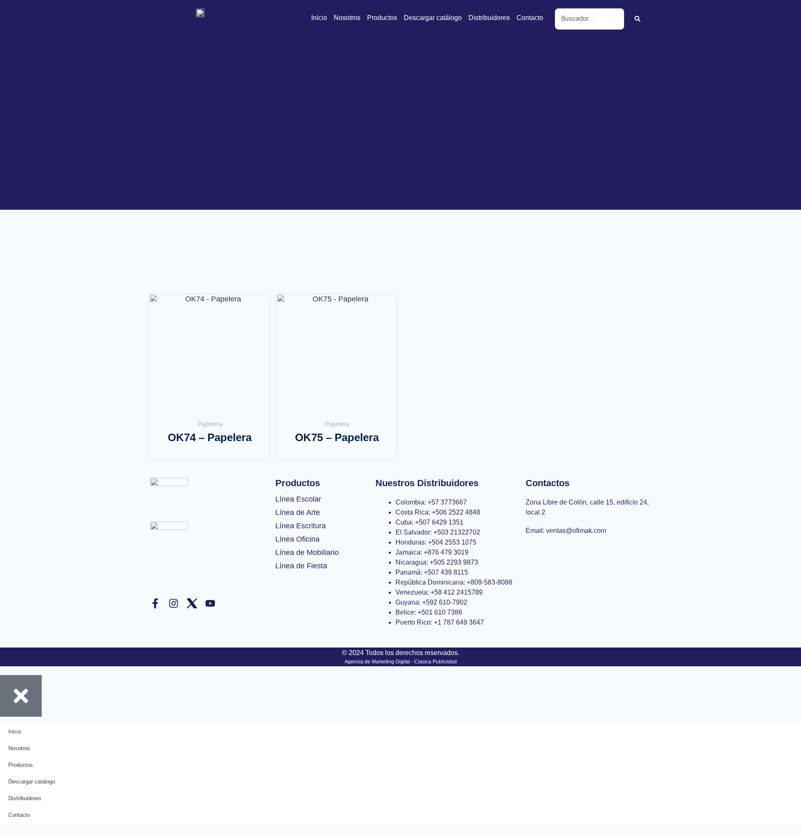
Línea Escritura (300, 526)
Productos (382, 17)
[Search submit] (637, 19)
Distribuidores (489, 17)
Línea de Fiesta (301, 566)
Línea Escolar (298, 499)
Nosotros (347, 17)
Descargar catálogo (433, 17)
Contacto (529, 17)
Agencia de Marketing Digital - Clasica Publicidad (401, 662)
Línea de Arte (297, 512)
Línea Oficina (297, 539)
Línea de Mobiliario (307, 552)
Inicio (319, 17)
